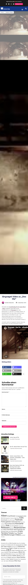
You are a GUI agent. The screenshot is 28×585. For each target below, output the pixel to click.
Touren (20, 533)
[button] (26, 8)
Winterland (11, 561)
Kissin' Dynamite (16, 550)
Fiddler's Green (13, 548)
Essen (13, 520)
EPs (11, 520)
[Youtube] (13, 4)
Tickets (11, 533)
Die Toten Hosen (6, 546)
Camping (12, 518)
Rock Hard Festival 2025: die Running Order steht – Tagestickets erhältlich (17, 467)
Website (4, 420)
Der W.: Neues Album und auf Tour (18, 446)
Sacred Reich (9, 555)
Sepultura (23, 555)
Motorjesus (9, 554)
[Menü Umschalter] (22, 9)
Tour (15, 533)
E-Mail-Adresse (6, 415)
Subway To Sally (5, 559)
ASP (6, 543)
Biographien (7, 518)
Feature (8, 12)
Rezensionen (20, 527)
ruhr (23, 529)
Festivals (19, 520)
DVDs (9, 520)
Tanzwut (16, 559)
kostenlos (3, 525)
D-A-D (6, 545)
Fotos (3, 522)
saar (9, 531)
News (11, 12)
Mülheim (16, 525)
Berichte (3, 518)
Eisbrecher (21, 546)
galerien (8, 522)
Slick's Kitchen (4, 557)
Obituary (13, 554)
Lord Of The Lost (9, 552)
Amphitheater (11, 516)
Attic (8, 543)
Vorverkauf (23, 535)
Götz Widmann (21, 548)
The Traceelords (22, 559)
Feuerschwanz (5, 548)
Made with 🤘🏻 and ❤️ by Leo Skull (14, 1)
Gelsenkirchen (16, 522)
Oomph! (17, 554)
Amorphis (3, 543)
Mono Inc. (22, 552)
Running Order (4, 531)
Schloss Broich (13, 531)
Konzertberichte (10, 524)
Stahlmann (14, 557)
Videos (18, 535)
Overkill (3, 555)
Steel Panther (21, 557)
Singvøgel (13, 310)
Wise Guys (17, 561)
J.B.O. (9, 550)
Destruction (11, 545)
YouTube (2, 536)
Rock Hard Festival (16, 529)
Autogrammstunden (21, 516)
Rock (2, 529)
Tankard (11, 559)
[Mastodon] (6, 4)
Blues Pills (19, 543)
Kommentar (5, 392)
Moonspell (3, 554)
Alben (4, 515)
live (7, 525)
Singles (20, 531)
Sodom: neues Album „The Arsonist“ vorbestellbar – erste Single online (17, 457)
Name (3, 409)
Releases (5, 527)
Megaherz (16, 552)
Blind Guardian (12, 543)
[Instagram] (11, 4)
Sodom (9, 557)
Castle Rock (16, 518)
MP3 (13, 525)
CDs (21, 517)
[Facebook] (9, 4)
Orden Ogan (22, 554)
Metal (10, 525)
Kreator (21, 550)
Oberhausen (21, 525)
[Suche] (24, 508)
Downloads (4, 520)
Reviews (12, 527)
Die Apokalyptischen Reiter (20, 545)
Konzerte (19, 523)
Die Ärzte (13, 546)
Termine (4, 533)
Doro (16, 546)
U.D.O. (2, 561)
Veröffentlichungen (8, 535)
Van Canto (6, 561)
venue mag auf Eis (14, 437)
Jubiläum (2, 523)
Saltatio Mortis (16, 555)
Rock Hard (7, 529)
